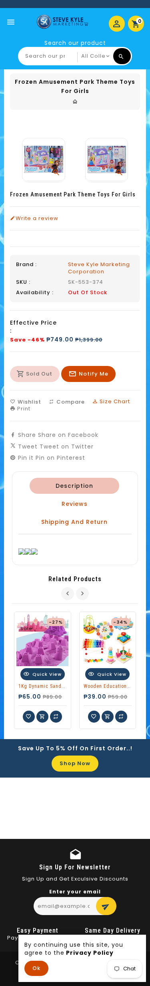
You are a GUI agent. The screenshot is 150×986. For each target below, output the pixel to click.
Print (23, 408)
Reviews (75, 504)
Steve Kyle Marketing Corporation (99, 268)
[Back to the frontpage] (75, 101)
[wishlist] (29, 717)
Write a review (37, 218)
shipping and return (74, 522)
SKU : (23, 282)
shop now (75, 763)
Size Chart (114, 401)
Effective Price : (33, 327)
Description (74, 486)
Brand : (26, 264)
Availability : (35, 292)
